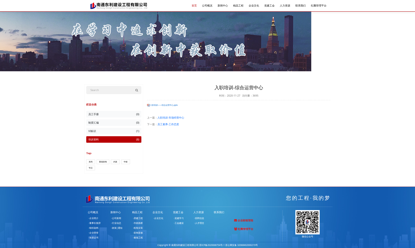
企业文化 (254, 5)
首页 (194, 5)
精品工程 (238, 5)
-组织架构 (93, 227)
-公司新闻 (116, 218)
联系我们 (300, 5)
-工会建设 (179, 223)
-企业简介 (93, 218)
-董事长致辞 (95, 223)
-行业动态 (116, 223)
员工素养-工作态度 (168, 124)
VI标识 (113, 131)
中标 (126, 161)
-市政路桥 (138, 223)
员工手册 (113, 114)
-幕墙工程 (138, 237)
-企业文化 (158, 218)
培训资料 (113, 139)
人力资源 (285, 5)
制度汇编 (113, 122)
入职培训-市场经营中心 (170, 117)
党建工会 (269, 5)
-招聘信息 (199, 218)
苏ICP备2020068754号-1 (212, 245)
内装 (115, 161)
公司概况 (207, 5)
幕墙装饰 (103, 161)
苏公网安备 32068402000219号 (241, 245)
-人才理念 (199, 223)
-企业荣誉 (93, 232)
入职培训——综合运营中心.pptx (164, 105)
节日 (91, 168)
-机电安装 (138, 227)
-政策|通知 (116, 227)
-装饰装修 (138, 232)
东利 (91, 161)
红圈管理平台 (318, 5)
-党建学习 (179, 218)
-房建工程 (138, 218)
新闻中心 (223, 5)
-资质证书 (93, 237)
